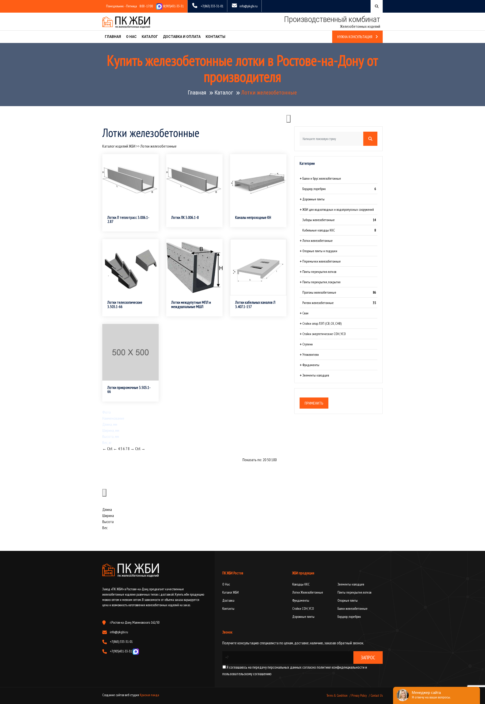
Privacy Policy (359, 695)
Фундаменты (300, 600)
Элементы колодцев (350, 584)
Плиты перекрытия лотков (354, 592)
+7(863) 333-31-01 (212, 6)
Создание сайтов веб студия (121, 695)
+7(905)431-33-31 (121, 651)
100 (274, 459)
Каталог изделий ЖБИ (118, 146)
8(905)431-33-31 (173, 6)
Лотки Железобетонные (307, 592)
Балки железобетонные (352, 608)
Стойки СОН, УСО (303, 608)
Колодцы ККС (301, 584)
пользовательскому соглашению (247, 673)
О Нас (226, 584)
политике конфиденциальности (340, 667)
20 (264, 459)
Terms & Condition (337, 695)
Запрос (368, 657)
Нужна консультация (355, 36)
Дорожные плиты (303, 616)
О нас (131, 37)
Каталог (150, 37)
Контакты (215, 37)
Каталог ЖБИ (230, 592)
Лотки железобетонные (158, 146)
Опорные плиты (347, 600)
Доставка (228, 600)
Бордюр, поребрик (349, 616)
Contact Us (377, 695)
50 (269, 459)
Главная (113, 37)
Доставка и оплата (182, 37)
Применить (314, 403)
